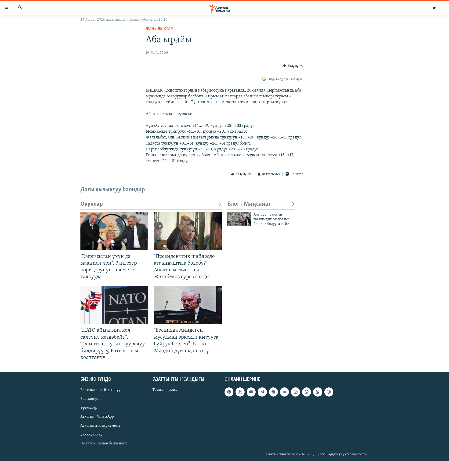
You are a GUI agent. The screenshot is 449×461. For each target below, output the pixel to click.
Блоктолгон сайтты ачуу (100, 390)
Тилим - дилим (165, 390)
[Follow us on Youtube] (251, 391)
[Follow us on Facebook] (228, 391)
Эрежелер (88, 408)
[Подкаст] (328, 391)
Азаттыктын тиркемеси (100, 426)
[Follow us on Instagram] (295, 391)
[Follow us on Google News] (273, 391)
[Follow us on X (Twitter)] (239, 391)
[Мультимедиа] (434, 8)
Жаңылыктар (159, 29)
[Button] (292, 66)
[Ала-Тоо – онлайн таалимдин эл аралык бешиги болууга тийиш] (239, 219)
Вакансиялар (91, 434)
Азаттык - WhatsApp (97, 417)
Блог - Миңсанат (249, 204)
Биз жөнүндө (91, 399)
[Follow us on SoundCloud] (284, 391)
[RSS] (317, 391)
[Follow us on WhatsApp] (306, 391)
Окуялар (91, 204)
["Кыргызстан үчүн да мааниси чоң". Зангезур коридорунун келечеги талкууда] (114, 231)
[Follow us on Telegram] (262, 391)
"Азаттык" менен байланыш (103, 443)
